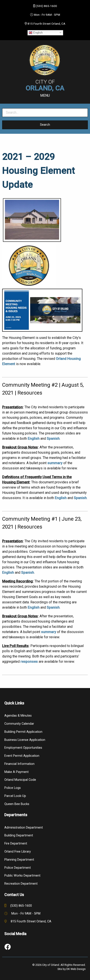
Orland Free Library (17, 851)
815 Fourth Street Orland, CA (46, 23)
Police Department (17, 868)
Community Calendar (19, 724)
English (37, 32)
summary (54, 463)
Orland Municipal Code (20, 780)
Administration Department (23, 827)
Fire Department (15, 843)
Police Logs (12, 788)
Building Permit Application (23, 732)
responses (29, 661)
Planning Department (19, 860)
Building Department (18, 835)
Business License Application (24, 740)
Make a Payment (16, 772)
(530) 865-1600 (46, 6)
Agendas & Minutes (18, 715)
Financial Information (19, 764)
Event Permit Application (21, 756)
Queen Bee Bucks (16, 804)
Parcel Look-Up (15, 796)
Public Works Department (22, 875)
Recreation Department (21, 884)
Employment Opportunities (23, 748)
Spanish (53, 438)
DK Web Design (76, 969)
